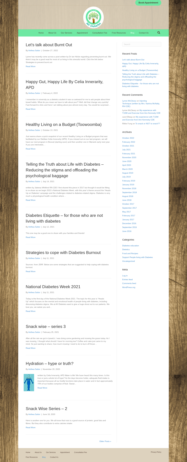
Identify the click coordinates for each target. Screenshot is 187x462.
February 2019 (128, 181)
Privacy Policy (156, 452)
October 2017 (128, 204)
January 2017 (128, 219)
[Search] (158, 32)
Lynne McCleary (129, 101)
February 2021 (128, 153)
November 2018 (129, 188)
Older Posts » (105, 441)
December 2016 (129, 223)
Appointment (82, 33)
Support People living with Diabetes (137, 257)
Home (41, 33)
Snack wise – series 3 (46, 326)
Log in (125, 276)
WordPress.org (128, 287)
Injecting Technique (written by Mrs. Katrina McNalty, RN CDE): (141, 104)
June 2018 (126, 200)
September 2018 (129, 192)
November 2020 (129, 157)
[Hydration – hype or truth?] (29, 382)
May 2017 (126, 212)
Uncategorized (128, 261)
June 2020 (126, 161)
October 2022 (128, 138)
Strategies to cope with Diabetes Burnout (63, 252)
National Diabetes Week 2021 (53, 286)
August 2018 (127, 196)
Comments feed (129, 283)
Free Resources (119, 33)
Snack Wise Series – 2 (46, 408)
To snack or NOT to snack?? (147, 123)
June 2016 (126, 231)
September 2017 (129, 208)
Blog (132, 33)
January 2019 (128, 184)
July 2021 (126, 150)
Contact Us (144, 33)
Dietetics (126, 249)
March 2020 (127, 169)
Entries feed (127, 279)
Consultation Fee (99, 33)
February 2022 (128, 142)
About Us (52, 33)
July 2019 (126, 177)
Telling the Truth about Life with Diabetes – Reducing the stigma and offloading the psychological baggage (65, 170)
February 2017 (128, 215)
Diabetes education (130, 246)
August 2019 (127, 173)
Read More (30, 66)
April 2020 (126, 165)
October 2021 (128, 146)
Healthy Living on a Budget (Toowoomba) (64, 124)
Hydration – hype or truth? (50, 363)
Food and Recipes (130, 253)
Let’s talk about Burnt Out (49, 45)
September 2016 (129, 227)
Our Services (66, 33)
